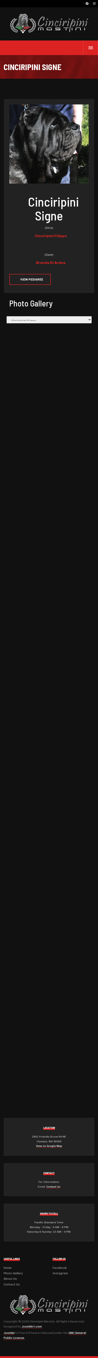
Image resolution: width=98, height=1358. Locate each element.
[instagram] (94, 3)
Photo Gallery (13, 1273)
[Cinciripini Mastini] (49, 24)
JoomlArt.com (32, 1326)
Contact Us (53, 1186)
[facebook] (86, 3)
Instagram (60, 1273)
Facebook (60, 1267)
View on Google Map (49, 1146)
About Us (10, 1278)
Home (8, 1267)
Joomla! (9, 1333)
